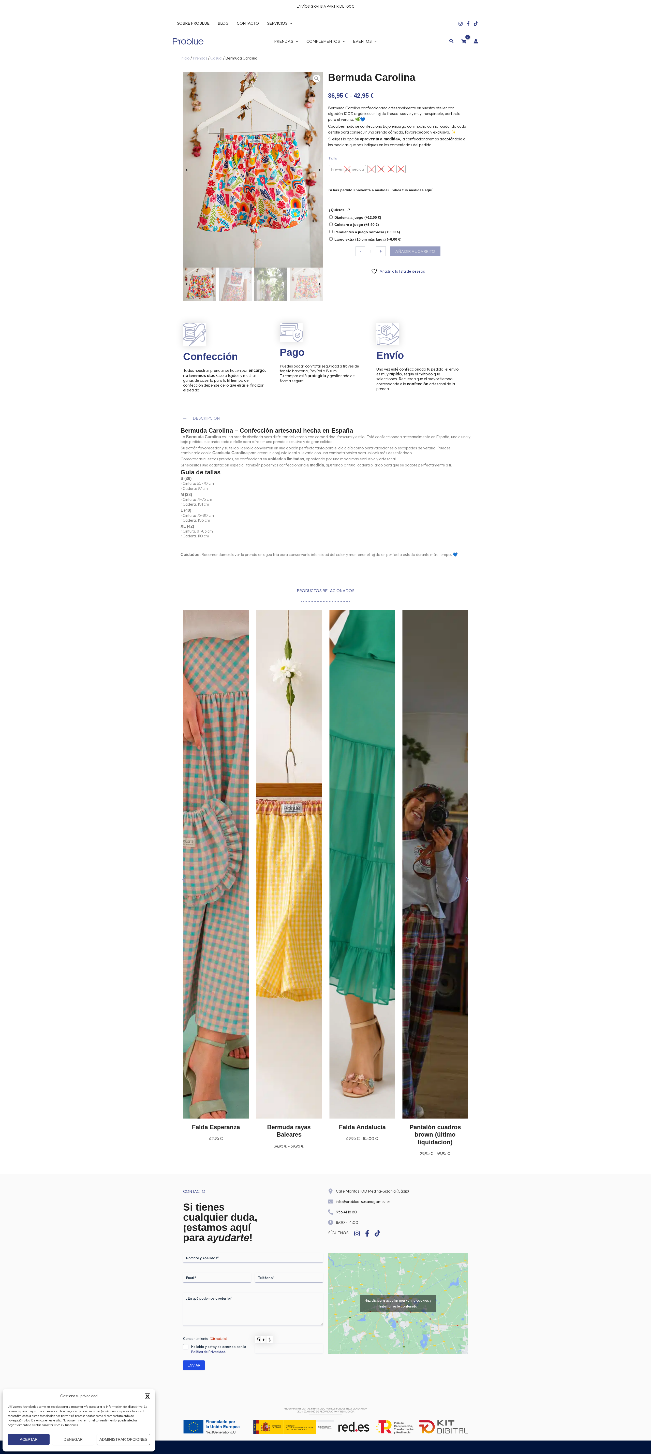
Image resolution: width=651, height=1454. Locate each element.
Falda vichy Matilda (435, 1127)
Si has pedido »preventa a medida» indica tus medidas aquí (380, 190)
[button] (147, 1396)
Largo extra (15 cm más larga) (368, 239)
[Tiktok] (476, 23)
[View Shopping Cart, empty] (463, 41)
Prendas (200, 58)
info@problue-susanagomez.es (363, 1201)
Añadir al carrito (415, 251)
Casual (216, 58)
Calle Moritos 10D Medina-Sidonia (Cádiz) (372, 1191)
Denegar (73, 1439)
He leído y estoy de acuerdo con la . (218, 1349)
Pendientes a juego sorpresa (367, 232)
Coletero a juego (356, 225)
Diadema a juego (357, 217)
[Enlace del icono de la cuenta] (476, 41)
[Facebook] (468, 23)
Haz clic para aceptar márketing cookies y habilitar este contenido (398, 1303)
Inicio (185, 58)
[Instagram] (460, 23)
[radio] (347, 169)
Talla (333, 158)
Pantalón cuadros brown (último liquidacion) (362, 1134)
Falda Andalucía (288, 1127)
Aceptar (29, 1439)
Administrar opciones (123, 1439)
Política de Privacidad (208, 1351)
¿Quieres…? (339, 210)
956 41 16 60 (346, 1211)
